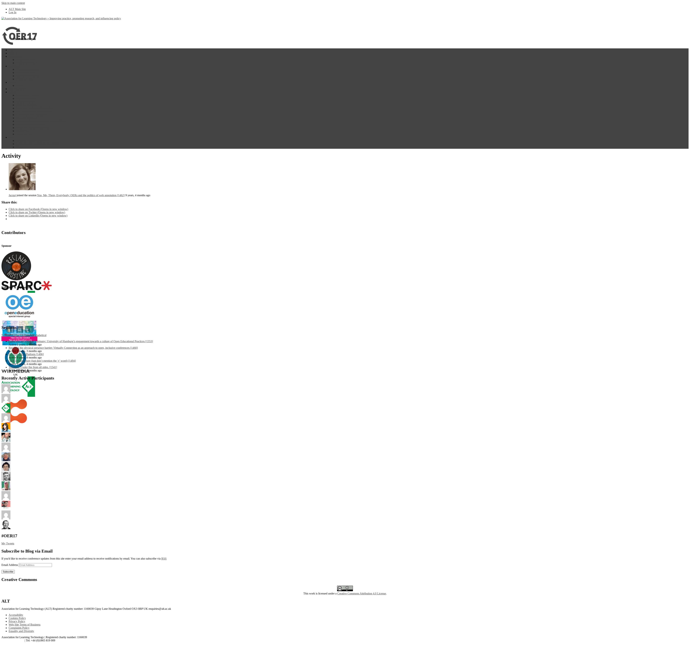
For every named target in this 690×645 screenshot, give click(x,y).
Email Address (10, 564)
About (12, 92)
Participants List (25, 72)
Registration (22, 130)
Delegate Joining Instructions (32, 140)
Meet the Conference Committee (34, 108)
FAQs (19, 147)
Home (12, 49)
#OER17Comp (24, 79)
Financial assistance (27, 117)
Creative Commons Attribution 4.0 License (361, 593)
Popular (25, 335)
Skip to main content (13, 2)
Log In (12, 12)
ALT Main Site (17, 9)
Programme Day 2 (26, 62)
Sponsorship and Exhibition (31, 114)
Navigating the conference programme (37, 143)
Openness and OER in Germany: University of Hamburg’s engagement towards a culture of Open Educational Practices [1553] (81, 341)
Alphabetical (39, 335)
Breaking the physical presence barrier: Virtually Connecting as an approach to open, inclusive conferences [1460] (73, 347)
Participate (14, 66)
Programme (15, 56)
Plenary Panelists (25, 101)
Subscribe (8, 571)
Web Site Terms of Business (24, 624)
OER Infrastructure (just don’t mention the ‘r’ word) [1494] (42, 360)
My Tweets (7, 543)
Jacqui (12, 195)
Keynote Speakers (26, 98)
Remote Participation (28, 75)
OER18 (13, 53)
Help (11, 137)
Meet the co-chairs (26, 104)
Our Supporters (17, 88)
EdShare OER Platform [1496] (26, 354)
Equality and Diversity (21, 631)
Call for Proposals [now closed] (34, 111)
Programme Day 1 (26, 59)
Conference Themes (27, 95)
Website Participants (27, 69)
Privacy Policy (17, 621)
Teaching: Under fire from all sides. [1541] (33, 367)
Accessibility (16, 614)
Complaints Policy (19, 627)
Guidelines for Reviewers (30, 124)
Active (15, 335)
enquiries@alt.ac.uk (12, 640)
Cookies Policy (17, 618)
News (12, 82)
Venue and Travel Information (33, 127)
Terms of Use (23, 134)
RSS (164, 558)
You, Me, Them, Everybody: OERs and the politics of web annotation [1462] (81, 195)
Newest (5, 335)
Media (19, 85)
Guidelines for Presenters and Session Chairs (41, 121)
